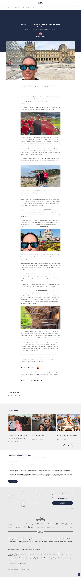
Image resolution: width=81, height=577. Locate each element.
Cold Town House (42, 290)
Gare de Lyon (24, 205)
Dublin (55, 148)
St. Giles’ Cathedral (44, 299)
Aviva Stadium (38, 148)
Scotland (15, 395)
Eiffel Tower (42, 224)
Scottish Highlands (44, 331)
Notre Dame (46, 222)
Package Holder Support (23, 503)
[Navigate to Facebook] (28, 380)
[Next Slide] (72, 445)
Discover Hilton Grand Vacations (10, 494)
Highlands (44, 335)
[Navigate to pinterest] (41, 380)
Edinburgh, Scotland (36, 263)
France (20, 395)
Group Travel (10, 501)
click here (24, 563)
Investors (9, 499)
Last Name (32, 464)
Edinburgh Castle (33, 292)
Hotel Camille (47, 209)
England (10, 395)
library (28, 152)
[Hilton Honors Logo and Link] (40, 531)
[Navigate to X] (31, 380)
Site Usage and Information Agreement (38, 503)
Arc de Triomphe (44, 226)
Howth (38, 190)
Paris (56, 199)
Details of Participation (36, 549)
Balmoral (23, 339)
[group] (19, 428)
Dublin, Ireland (33, 143)
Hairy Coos (43, 339)
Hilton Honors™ (10, 503)
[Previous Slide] (64, 445)
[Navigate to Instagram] (38, 380)
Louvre (22, 224)
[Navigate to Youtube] (35, 380)
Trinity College (45, 150)
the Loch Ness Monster (34, 335)
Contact (23, 491)
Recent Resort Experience (23, 506)
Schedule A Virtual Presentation (24, 500)
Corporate (9, 505)
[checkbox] (8, 470)
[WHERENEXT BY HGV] (62, 503)
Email (53, 464)
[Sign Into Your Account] (72, 2)
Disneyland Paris (36, 254)
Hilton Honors (47, 109)
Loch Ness (36, 333)
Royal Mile (53, 284)
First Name (10, 464)
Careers (9, 507)
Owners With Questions (23, 494)
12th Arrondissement (49, 203)
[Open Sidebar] (8, 2)
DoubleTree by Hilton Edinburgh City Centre (31, 275)
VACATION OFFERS (62, 498)
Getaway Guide (11, 7)
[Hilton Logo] (40, 518)
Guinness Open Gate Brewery (35, 158)
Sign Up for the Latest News (62, 493)
